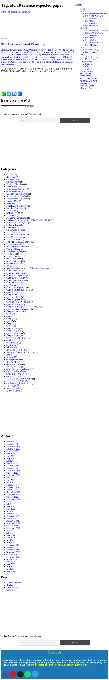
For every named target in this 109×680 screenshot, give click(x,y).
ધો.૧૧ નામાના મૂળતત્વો (16, 275)
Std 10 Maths (90, 38)
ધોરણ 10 (83, 28)
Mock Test (10, 203)
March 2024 (11, 463)
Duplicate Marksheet (15, 184)
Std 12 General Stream (15, 235)
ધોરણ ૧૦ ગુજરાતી (14, 299)
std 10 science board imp (20, 57)
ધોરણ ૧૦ (10, 292)
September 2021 (13, 528)
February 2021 (12, 545)
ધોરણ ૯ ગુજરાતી (13, 333)
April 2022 (11, 511)
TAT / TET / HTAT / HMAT (18, 242)
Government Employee (16, 189)
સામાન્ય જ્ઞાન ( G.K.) (15, 381)
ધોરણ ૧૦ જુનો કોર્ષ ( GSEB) (18, 302)
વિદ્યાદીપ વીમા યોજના (16, 371)
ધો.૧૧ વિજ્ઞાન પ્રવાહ (15, 280)
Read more (55, 71)
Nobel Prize (11, 215)
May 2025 (10, 456)
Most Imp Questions (88, 88)
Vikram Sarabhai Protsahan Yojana (20, 247)
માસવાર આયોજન (14, 362)
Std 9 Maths (90, 21)
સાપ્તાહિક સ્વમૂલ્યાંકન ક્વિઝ (19, 379)
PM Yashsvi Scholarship (16, 218)
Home (82, 9)
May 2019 (10, 571)
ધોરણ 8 (88, 69)
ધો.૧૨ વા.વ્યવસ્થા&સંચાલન (18, 290)
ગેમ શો (9, 266)
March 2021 (11, 542)
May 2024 (10, 458)
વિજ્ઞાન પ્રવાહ (91, 52)
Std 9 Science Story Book (96, 14)
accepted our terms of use (48, 665)
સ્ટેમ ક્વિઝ (11, 386)
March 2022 (11, 514)
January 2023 (12, 490)
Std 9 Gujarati (91, 18)
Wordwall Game (87, 86)
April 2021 (11, 540)
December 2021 (13, 521)
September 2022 (13, 499)
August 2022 (11, 502)
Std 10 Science (91, 40)
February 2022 (12, 516)
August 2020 (11, 559)
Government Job (13, 191)
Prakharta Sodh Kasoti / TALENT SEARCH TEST (28, 220)
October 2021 (12, 526)
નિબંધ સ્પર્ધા (11, 345)
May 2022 (10, 509)
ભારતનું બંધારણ (13, 359)
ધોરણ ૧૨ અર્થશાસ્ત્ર (15, 311)
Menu (79, 4)
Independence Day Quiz (16, 198)
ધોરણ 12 (83, 54)
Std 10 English (91, 45)
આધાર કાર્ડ (11, 254)
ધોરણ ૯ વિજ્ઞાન (12, 335)
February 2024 (12, 465)
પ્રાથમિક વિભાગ (87, 62)
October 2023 (12, 473)
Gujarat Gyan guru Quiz (16, 194)
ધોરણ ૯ (9, 326)
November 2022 (13, 494)
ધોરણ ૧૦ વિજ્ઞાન (13, 304)
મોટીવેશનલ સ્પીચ (14, 364)
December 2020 (13, 550)
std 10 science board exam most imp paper (28, 55)
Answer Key (11, 174)
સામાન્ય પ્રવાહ (92, 50)
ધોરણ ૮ (9, 323)
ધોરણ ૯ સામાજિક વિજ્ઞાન (17, 338)
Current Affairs (12, 179)
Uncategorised (12, 244)
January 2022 (12, 518)
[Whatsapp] (27, 674)
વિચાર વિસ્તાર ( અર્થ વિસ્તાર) (18, 369)
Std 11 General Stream (15, 230)
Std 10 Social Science (94, 42)
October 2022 (12, 497)
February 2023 (12, 487)
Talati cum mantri (13, 239)
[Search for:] (13, 107)
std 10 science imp (29, 59)
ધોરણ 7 (88, 66)
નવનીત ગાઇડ (12, 340)
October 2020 (12, 554)
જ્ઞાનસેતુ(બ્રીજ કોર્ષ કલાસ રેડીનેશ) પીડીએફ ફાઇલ (28, 268)
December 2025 (13, 446)
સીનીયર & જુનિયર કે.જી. (17, 383)
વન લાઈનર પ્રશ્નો (13, 367)
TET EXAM (85, 74)
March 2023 (11, 485)
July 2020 (10, 562)
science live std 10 (62, 52)
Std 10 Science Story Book (96, 30)
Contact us (10, 590)
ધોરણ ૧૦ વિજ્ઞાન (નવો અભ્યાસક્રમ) (54, 50)
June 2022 (10, 506)
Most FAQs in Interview (16, 206)
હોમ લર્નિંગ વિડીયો (14, 391)
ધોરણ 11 (83, 47)
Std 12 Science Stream (15, 237)
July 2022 (10, 504)
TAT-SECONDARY (89, 78)
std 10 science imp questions (18, 62)
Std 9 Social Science (93, 26)
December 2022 (13, 492)
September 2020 (13, 557)
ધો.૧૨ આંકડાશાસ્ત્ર (14, 283)
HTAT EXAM (86, 76)
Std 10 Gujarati (91, 35)
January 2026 (12, 444)
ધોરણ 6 (88, 64)
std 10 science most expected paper (46, 62)
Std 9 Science (91, 23)
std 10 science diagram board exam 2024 (49, 57)
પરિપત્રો (10, 347)
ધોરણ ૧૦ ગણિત (13, 297)
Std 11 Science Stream (15, 232)
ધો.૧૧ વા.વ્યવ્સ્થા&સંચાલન (17, 278)
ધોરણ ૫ (9, 316)
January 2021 (12, 547)
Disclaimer (10, 585)
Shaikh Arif (6, 50)
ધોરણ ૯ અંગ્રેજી (13, 328)
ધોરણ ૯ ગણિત (12, 331)
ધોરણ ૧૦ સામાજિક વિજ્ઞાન (17, 309)
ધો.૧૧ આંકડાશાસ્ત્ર (14, 273)
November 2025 (13, 449)
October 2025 (12, 451)
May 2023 (10, 480)
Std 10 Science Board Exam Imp (23, 44)
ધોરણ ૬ (9, 319)
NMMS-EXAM (13, 213)
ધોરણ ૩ (9, 314)
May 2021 (10, 538)
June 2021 (10, 535)
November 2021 (13, 523)
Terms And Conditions (15, 583)
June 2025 (10, 453)
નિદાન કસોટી (12, 343)
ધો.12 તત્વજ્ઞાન (12, 285)
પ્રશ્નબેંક (9, 357)
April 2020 (11, 569)
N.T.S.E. (10, 210)
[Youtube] (13, 674)
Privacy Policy (12, 587)
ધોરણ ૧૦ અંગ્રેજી (14, 295)
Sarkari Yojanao (13, 225)
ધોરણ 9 (83, 11)
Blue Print (10, 177)
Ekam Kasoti (11, 186)
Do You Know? (13, 182)
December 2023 (13, 470)
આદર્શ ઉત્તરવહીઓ (14, 251)
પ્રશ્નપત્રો (10, 355)
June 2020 (10, 564)
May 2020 (10, 566)
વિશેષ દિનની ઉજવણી (15, 374)
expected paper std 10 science (23, 52)
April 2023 (11, 482)
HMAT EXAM (86, 71)
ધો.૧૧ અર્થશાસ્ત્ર (13, 271)
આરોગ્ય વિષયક (13, 256)
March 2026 (11, 441)
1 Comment (16, 50)
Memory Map (12, 201)
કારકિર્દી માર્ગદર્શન (14, 261)
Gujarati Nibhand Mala (16, 196)
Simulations (85, 83)
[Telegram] (35, 674)
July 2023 (10, 478)
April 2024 (11, 461)
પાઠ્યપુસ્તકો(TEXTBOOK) (18, 352)
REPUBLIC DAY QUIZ (17, 223)
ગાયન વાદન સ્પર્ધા (14, 263)
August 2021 (11, 530)
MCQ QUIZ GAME (94, 16)
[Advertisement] (54, 146)
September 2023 (13, 475)
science (40, 52)
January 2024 (12, 468)
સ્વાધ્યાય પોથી (12, 388)
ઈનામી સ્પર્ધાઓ (13, 259)
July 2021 (10, 533)
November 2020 (13, 552)
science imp (49, 52)
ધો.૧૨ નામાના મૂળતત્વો (16, 287)
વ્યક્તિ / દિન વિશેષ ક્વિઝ (17, 376)
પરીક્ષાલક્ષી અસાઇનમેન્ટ (16, 350)
